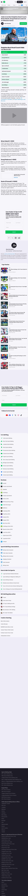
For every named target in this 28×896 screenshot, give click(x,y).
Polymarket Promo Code (7, 841)
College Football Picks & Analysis (8, 793)
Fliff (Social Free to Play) (8, 501)
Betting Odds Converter (8, 556)
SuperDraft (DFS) (6, 538)
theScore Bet (6, 498)
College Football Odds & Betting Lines (9, 777)
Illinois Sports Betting (7, 447)
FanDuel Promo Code (6, 855)
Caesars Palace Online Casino (7, 629)
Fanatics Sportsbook (7, 486)
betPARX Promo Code (6, 858)
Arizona (3, 811)
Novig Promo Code (6, 847)
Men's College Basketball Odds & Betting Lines (11, 779)
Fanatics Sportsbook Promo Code (9, 836)
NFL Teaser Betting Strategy (9, 606)
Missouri (3, 829)
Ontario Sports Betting (8, 474)
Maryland (4, 809)
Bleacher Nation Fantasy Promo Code (10, 868)
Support (3, 893)
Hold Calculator (6, 562)
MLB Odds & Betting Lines (7, 783)
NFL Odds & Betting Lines (7, 773)
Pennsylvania (4, 816)
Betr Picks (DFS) (6, 523)
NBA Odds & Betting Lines (7, 775)
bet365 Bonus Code (6, 840)
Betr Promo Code (5, 870)
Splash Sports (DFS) (7, 535)
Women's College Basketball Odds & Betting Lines (12, 781)
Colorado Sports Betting (8, 453)
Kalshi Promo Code (6, 845)
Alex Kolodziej (7, 23)
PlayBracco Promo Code (7, 873)
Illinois (3, 818)
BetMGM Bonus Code (6, 838)
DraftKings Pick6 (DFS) (8, 526)
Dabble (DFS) (6, 517)
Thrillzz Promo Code (6, 875)
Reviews (3, 480)
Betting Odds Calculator (8, 550)
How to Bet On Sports (8, 570)
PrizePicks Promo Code (6, 877)
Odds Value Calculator (8, 553)
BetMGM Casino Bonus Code (7, 626)
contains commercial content (9, 253)
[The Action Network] (4, 2)
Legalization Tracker (6, 803)
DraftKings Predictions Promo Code (9, 849)
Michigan (3, 820)
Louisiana (4, 807)
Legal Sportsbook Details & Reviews (10, 573)
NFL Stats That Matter (8, 612)
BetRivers (5, 507)
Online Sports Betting (7, 438)
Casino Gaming (6, 618)
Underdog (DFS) (6, 510)
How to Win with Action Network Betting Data (12, 586)
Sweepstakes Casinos (5, 635)
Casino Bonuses (4, 624)
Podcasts (4, 895)
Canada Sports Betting (8, 471)
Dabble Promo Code (6, 866)
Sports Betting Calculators (10, 546)
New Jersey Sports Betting (9, 459)
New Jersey (4, 814)
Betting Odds (6, 565)
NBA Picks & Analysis (6, 791)
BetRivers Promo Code (6, 862)
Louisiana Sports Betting (8, 444)
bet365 (4, 483)
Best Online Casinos (5, 621)
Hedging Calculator (7, 559)
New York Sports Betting (8, 441)
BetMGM (5, 489)
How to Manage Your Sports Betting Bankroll (12, 589)
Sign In (25, 1)
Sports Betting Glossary (8, 579)
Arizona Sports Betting (8, 465)
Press (3, 891)
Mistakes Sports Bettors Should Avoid (11, 582)
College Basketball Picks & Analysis (9, 795)
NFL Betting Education (8, 594)
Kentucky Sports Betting (8, 468)
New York (4, 805)
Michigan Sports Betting (8, 462)
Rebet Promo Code (6, 872)
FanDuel (5, 541)
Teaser (4, 597)
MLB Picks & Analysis (6, 797)
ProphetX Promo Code (6, 851)
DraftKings (5, 492)
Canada (3, 831)
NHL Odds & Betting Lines (7, 785)
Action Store (4, 889)
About (3, 882)
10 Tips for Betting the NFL (9, 603)
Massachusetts (5, 824)
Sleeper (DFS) (6, 520)
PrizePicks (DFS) (6, 514)
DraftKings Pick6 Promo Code (8, 864)
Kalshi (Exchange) (7, 504)
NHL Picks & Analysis (6, 799)
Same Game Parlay (7, 600)
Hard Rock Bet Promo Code (7, 860)
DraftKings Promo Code (7, 853)
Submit (14, 232)
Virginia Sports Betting (8, 456)
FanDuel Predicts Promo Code (8, 843)
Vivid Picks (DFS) (6, 532)
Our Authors (4, 884)
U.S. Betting (4, 435)
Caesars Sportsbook (7, 495)
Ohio (3, 822)
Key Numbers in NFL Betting (9, 609)
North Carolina (5, 828)
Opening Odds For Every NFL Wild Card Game (19, 175)
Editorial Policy (5, 886)
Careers (3, 887)
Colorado (3, 812)
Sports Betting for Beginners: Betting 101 (11, 576)
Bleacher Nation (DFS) (8, 529)
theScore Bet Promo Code (7, 857)
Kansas (3, 826)
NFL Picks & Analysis (6, 789)
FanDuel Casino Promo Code (7, 632)
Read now (16, 177)
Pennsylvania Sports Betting (9, 450)
